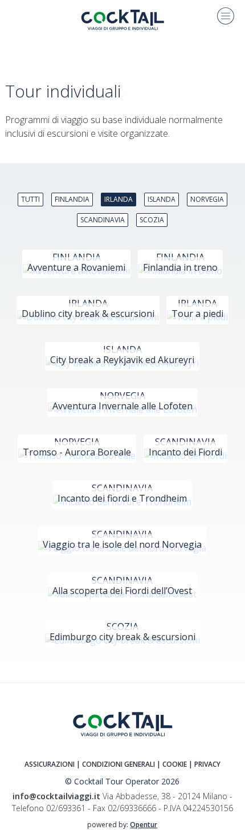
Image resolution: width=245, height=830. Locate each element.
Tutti (30, 199)
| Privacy (204, 764)
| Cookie (172, 764)
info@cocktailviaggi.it (56, 796)
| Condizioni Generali (115, 764)
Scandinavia (102, 220)
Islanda (161, 199)
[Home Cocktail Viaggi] (122, 19)
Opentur (143, 824)
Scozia (152, 220)
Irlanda (118, 199)
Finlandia (72, 199)
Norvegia (207, 199)
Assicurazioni (49, 764)
